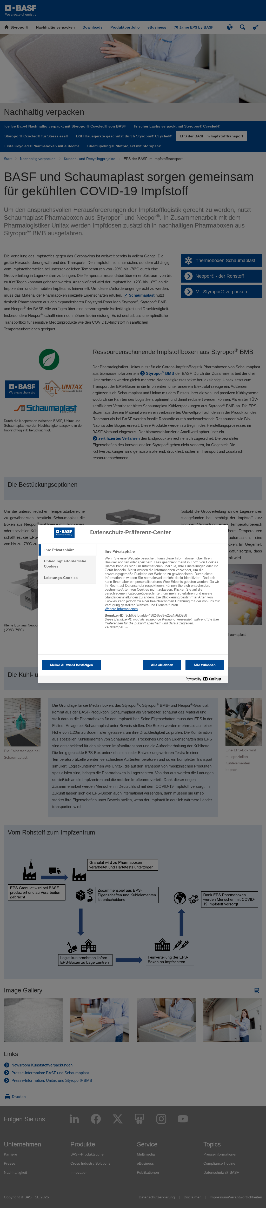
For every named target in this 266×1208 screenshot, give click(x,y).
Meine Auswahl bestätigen (71, 665)
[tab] (67, 550)
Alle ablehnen (162, 665)
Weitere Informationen (121, 609)
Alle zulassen (205, 665)
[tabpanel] (164, 592)
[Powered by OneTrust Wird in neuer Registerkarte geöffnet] (205, 680)
